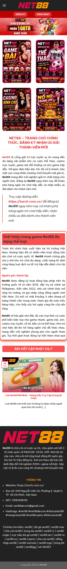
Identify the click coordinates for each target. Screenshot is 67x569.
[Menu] (4, 5)
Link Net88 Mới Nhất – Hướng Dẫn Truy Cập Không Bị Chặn (33, 397)
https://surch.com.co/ (30, 485)
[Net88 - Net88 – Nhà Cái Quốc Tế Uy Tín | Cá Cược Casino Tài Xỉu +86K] (33, 5)
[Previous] (3, 383)
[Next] (64, 383)
